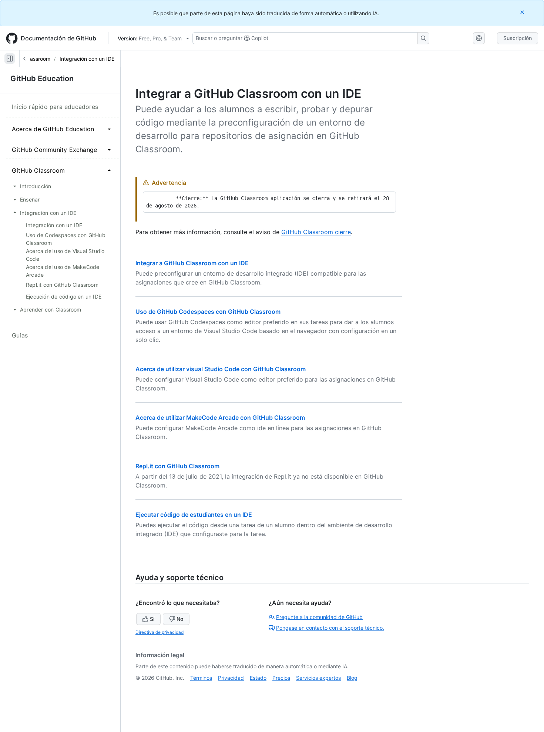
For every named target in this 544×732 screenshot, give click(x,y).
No (180, 619)
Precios (281, 678)
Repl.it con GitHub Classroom (177, 466)
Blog (352, 678)
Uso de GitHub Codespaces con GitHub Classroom (208, 311)
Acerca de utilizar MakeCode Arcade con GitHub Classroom (220, 417)
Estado (258, 678)
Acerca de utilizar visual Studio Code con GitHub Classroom (220, 369)
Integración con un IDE (87, 59)
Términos (201, 678)
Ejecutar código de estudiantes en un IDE (193, 514)
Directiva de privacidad (159, 632)
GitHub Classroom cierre (316, 232)
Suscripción (517, 38)
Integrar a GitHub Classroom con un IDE (192, 263)
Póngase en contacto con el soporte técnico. (330, 628)
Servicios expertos (318, 678)
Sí (152, 619)
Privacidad (231, 678)
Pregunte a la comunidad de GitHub (319, 617)
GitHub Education (42, 78)
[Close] (523, 12)
